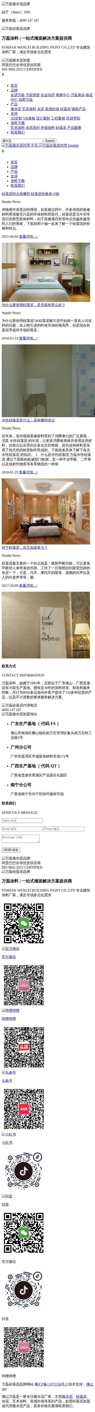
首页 (14, 85)
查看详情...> (28, 236)
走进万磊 (18, 95)
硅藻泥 (65, 109)
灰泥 (40, 109)
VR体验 (29, 118)
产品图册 (74, 128)
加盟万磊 (26, 100)
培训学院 (73, 118)
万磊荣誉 (33, 95)
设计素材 (43, 118)
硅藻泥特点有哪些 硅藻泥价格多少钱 (30, 194)
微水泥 (16, 109)
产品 (14, 104)
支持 (14, 114)
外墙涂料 (48, 128)
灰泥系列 (33, 128)
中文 (34, 145)
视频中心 (63, 95)
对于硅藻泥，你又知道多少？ (25, 547)
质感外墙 (52, 109)
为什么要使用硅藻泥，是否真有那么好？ (33, 305)
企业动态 (48, 95)
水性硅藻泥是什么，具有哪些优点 (28, 420)
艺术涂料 (29, 109)
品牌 (14, 90)
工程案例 (58, 118)
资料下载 (18, 123)
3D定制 (16, 118)
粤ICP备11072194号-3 (51, 1384)
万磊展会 (78, 95)
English (73, 145)
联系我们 (18, 132)
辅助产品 (79, 109)
